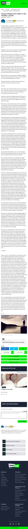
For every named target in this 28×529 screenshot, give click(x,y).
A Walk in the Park (7, 389)
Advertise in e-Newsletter (19, 482)
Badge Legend (17, 515)
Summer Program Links (19, 507)
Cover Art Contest (4, 506)
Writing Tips (17, 496)
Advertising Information (19, 475)
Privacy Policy (3, 484)
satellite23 (10, 20)
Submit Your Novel (18, 491)
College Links (17, 509)
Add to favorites (13, 359)
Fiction (7, 9)
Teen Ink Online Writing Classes (21, 511)
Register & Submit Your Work (20, 490)
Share (2, 346)
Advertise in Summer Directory (20, 479)
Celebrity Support (4, 479)
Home (2, 9)
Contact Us (3, 475)
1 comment (4, 394)
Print (3, 313)
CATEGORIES (14, 527)
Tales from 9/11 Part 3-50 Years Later (11, 10)
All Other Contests (4, 509)
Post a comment (13, 356)
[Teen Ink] (7, 3)
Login (24, 411)
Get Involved (17, 498)
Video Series (17, 514)
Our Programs (3, 477)
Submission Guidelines (19, 493)
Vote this (21, 352)
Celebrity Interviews (4, 480)
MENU (23, 3)
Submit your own (13, 362)
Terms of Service (4, 485)
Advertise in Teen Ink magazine (20, 474)
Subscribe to (13, 441)
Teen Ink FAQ (3, 482)
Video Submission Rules (19, 495)
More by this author (10, 22)
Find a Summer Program (11, 453)
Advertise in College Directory (20, 477)
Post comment (22, 421)
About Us (2, 474)
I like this (8, 352)
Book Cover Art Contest (5, 508)
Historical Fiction (15, 9)
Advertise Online (18, 480)
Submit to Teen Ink (10, 445)
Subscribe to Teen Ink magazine (20, 500)
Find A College (9, 449)
